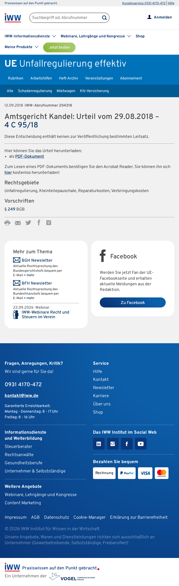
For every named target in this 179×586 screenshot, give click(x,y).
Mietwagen (66, 91)
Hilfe (171, 3)
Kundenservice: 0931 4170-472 (143, 3)
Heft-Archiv (68, 78)
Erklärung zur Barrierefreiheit (139, 517)
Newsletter (103, 388)
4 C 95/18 (21, 125)
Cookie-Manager (89, 517)
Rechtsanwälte (19, 455)
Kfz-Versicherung (94, 91)
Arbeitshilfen (41, 78)
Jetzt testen (59, 47)
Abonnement (131, 78)
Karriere (101, 396)
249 (11, 209)
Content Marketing (23, 503)
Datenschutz (56, 517)
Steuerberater (18, 447)
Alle (10, 91)
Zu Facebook (133, 303)
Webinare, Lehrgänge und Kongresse (41, 495)
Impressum (16, 517)
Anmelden (163, 17)
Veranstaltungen (99, 78)
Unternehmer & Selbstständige (35, 471)
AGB (35, 517)
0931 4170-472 (23, 384)
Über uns (102, 404)
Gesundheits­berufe (23, 463)
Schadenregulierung (35, 91)
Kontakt (101, 379)
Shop (140, 36)
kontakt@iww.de (21, 396)
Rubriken (15, 78)
